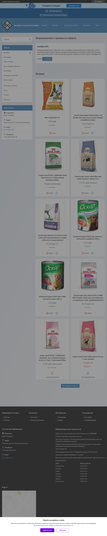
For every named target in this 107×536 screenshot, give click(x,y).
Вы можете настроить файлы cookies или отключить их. (53, 525)
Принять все (47, 530)
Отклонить (62, 530)
